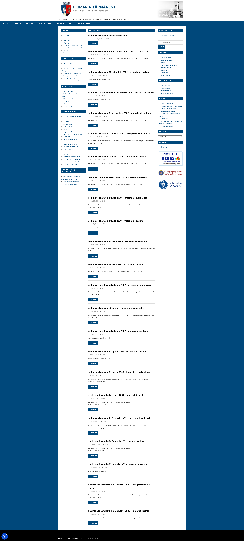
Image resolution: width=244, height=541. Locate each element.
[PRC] (170, 165)
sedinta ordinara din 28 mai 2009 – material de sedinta (115, 264)
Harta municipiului (166, 75)
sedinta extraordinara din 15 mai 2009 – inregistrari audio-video (119, 285)
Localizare (6, 24)
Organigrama (67, 43)
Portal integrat (68, 106)
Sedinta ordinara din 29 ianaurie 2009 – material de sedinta (117, 464)
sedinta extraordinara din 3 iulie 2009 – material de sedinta (118, 177)
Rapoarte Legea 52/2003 (71, 162)
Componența (67, 63)
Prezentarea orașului (167, 60)
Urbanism (60, 24)
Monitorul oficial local (168, 35)
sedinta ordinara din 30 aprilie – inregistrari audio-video (116, 307)
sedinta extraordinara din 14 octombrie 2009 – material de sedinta (121, 92)
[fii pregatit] (170, 176)
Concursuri (29, 24)
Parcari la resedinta (167, 93)
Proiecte (66, 154)
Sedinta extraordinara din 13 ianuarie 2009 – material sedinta (118, 510)
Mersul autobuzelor (167, 88)
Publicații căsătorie (69, 152)
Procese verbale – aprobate (72, 81)
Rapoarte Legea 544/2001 (71, 159)
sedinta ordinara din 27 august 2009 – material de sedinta (117, 156)
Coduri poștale (165, 85)
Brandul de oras (166, 58)
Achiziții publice (68, 124)
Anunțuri (17, 24)
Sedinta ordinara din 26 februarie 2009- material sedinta (116, 441)
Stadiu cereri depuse (45, 24)
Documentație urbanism (71, 182)
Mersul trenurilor (166, 91)
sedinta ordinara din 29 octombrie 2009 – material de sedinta (119, 72)
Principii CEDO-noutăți (168, 111)
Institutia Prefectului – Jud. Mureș (171, 106)
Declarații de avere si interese (72, 45)
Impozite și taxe (68, 91)
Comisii (65, 66)
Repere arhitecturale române (170, 65)
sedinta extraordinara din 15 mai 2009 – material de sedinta (118, 331)
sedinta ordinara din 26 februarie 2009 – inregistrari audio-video (120, 418)
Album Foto (164, 73)
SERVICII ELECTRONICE (84, 24)
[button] (4, 536)
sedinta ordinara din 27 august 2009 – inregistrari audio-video (119, 133)
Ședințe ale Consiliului (70, 76)
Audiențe (66, 129)
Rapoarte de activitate (70, 78)
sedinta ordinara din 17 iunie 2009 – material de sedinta (115, 220)
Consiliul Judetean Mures (168, 108)
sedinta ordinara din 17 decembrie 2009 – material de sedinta (118, 51)
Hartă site (164, 147)
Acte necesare (67, 127)
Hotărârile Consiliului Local (72, 73)
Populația (164, 70)
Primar (65, 38)
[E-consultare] (170, 189)
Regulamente (67, 50)
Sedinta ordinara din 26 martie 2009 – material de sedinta (117, 395)
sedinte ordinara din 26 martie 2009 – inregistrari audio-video (119, 372)
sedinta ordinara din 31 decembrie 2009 (107, 35)
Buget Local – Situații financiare (73, 134)
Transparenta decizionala (71, 142)
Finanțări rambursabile (70, 147)
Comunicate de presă (70, 139)
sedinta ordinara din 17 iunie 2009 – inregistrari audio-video (117, 197)
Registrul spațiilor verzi (70, 184)
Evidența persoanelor (70, 144)
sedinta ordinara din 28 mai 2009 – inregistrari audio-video (117, 241)
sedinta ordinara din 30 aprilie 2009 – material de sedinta (117, 351)
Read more (93, 43)
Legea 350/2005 (68, 149)
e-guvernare (164, 118)
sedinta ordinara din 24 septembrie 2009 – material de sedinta (119, 113)
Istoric (163, 63)
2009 (107, 39)
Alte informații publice (70, 164)
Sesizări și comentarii (70, 53)
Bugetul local (67, 132)
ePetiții (70, 24)
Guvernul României (167, 104)
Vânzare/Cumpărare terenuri (72, 157)
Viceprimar (66, 40)
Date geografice (166, 68)
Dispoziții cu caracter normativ (73, 48)
